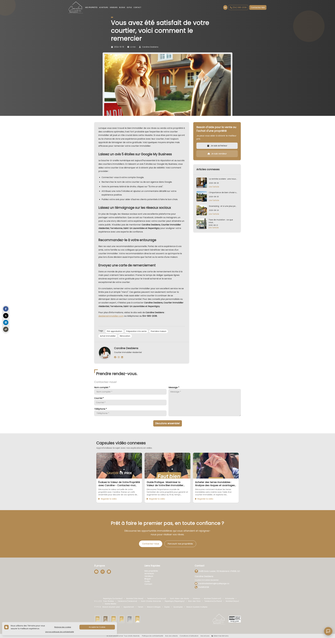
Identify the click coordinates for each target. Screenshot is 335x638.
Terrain (140, 607)
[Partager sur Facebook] (5, 308)
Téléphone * (100, 408)
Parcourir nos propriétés (180, 543)
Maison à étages (154, 607)
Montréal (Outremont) (212, 599)
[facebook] (115, 357)
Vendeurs (148, 576)
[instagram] (119, 357)
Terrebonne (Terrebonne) (127, 601)
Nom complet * (102, 387)
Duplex (167, 607)
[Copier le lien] (5, 329)
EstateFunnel (118, 636)
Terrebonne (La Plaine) (213, 601)
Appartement (129, 607)
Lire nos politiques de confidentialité (59, 632)
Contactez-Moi (258, 7)
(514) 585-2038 (240, 7)
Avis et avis (204, 636)
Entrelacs (196, 599)
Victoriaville (229, 599)
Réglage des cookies (62, 627)
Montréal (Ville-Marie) (134, 599)
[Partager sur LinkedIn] (5, 322)
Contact (148, 584)
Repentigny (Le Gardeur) (112, 599)
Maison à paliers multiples (196, 607)
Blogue (147, 578)
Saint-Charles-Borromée (151, 601)
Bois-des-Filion (194, 601)
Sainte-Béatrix (110, 604)
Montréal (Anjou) (232, 601)
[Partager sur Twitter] (5, 315)
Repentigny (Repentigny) (175, 601)
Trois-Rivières (108, 601)
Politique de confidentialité (152, 636)
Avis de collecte (171, 636)
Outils (147, 581)
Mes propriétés (151, 571)
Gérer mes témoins (220, 636)
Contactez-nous (150, 543)
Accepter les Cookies (97, 627)
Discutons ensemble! (167, 423)
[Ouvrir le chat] (328, 631)
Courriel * (99, 398)
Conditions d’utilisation (189, 636)
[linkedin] (122, 357)
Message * (174, 387)
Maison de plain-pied (111, 607)
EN (225, 7)
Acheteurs (149, 573)
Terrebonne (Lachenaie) (156, 599)
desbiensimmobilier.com (111, 315)
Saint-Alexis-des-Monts (179, 599)
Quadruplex (178, 607)
